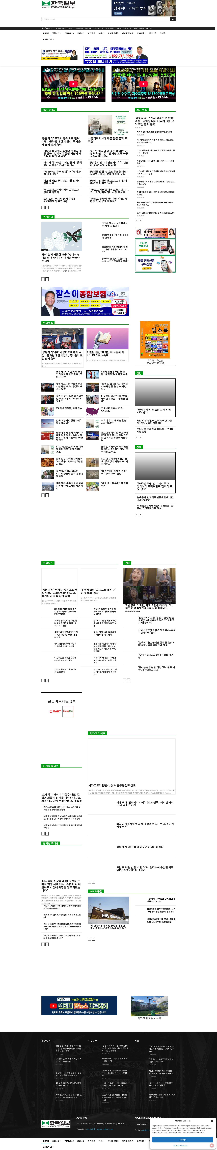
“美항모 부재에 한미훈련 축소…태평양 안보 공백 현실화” (109, 200)
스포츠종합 (96, 891)
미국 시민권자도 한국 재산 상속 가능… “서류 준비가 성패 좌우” (145, 825)
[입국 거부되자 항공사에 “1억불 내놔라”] (47, 423)
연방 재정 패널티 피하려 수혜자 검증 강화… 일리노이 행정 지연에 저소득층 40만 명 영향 (62, 153)
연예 (127, 563)
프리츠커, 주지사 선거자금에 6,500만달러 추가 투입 (59, 200)
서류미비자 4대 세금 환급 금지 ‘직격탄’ (113, 421)
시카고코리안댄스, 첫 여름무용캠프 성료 (112, 785)
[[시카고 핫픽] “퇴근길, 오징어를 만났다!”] (94, 238)
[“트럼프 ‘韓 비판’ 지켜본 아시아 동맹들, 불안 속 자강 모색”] (92, 387)
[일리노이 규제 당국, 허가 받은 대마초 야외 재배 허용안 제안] (86, 672)
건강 (138, 373)
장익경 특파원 (51, 843)
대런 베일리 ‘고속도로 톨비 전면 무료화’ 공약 (154, 132)
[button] (212, 1121)
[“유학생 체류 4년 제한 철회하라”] (92, 486)
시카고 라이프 (97, 733)
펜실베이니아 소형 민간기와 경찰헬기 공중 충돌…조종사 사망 (69, 374)
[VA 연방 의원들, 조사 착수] (47, 411)
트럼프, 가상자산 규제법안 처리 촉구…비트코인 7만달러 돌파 (69, 461)
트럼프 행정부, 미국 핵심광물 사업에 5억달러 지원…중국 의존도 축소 (114, 449)
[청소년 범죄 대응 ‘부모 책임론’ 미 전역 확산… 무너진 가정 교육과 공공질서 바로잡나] (92, 435)
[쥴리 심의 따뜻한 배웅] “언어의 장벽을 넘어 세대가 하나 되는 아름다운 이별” (60, 257)
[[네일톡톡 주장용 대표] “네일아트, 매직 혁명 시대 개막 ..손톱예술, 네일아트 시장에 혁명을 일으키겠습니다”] (61, 863)
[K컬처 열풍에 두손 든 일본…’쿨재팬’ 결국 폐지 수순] (92, 374)
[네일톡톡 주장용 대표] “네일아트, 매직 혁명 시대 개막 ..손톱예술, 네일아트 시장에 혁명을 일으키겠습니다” (61, 885)
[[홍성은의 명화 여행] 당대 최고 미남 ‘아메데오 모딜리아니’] (94, 250)
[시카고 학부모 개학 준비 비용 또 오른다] (46, 672)
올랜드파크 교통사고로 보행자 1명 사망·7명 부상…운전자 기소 (66, 634)
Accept (182, 1139)
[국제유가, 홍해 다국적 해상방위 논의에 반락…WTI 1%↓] (141, 1086)
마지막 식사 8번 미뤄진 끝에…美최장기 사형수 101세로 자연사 (62, 163)
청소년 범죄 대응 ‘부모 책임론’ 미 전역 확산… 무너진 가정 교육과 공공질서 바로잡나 (109, 153)
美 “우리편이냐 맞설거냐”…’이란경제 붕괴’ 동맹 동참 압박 (109, 163)
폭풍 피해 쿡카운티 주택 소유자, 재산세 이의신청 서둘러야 (105, 660)
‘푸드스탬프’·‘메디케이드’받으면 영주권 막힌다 (61, 191)
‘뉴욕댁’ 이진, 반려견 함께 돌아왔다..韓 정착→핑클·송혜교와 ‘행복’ (156, 643)
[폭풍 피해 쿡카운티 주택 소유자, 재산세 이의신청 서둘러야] (86, 660)
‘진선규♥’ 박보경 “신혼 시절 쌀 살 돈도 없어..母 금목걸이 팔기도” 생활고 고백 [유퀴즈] (156, 620)
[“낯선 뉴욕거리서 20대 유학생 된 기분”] (129, 658)
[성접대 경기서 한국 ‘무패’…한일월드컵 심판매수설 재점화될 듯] (140, 921)
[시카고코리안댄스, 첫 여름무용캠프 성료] (131, 760)
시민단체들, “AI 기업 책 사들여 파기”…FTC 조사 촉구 (105, 354)
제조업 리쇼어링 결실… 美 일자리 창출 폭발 (61, 182)
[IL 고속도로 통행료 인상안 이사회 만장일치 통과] (46, 660)
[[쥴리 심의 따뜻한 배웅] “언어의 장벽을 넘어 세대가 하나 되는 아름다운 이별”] (61, 236)
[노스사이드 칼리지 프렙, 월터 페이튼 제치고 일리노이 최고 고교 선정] (46, 623)
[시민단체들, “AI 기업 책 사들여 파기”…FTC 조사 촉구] (107, 338)
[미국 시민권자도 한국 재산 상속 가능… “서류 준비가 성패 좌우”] (101, 825)
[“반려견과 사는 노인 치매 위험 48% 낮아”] (155, 392)
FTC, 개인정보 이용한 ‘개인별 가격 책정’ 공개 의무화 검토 (70, 449)
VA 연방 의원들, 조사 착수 (69, 408)
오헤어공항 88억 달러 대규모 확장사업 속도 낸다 (156, 213)
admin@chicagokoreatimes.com (99, 1129)
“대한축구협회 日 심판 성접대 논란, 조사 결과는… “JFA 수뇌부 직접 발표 (108, 926)
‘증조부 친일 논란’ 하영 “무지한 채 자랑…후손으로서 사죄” (156, 668)
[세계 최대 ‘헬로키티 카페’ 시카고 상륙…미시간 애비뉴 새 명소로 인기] (101, 804)
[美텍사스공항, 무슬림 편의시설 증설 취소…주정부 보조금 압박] (47, 387)
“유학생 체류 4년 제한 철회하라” (114, 484)
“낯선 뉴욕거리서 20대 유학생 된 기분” (156, 656)
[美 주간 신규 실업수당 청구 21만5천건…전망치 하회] (141, 1097)
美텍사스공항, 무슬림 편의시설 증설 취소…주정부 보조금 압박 (69, 386)
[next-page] (47, 207)
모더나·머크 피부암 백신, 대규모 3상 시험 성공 (155, 430)
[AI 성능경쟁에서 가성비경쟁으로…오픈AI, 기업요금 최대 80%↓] (141, 1074)
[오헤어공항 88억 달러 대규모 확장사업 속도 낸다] (86, 635)
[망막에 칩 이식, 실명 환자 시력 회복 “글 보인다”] (94, 226)
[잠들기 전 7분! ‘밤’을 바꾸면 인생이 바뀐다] (101, 847)
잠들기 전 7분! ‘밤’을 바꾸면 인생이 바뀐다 (140, 846)
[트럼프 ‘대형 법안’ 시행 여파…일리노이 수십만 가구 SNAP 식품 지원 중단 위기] (101, 868)
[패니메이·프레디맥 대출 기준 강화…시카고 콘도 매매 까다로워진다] (46, 611)
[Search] (173, 19)
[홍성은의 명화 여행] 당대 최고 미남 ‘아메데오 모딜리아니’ (115, 249)
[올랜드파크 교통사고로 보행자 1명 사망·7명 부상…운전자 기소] (46, 635)
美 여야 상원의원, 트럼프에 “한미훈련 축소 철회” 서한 (108, 182)
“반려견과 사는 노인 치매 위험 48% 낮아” (154, 411)
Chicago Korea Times (132, 611)
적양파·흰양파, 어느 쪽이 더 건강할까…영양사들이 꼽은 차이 (154, 421)
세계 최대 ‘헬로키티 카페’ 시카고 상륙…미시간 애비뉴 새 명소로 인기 (145, 803)
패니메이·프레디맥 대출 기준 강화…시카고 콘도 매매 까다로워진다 (65, 611)
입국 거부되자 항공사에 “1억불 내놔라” (69, 421)
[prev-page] (43, 207)
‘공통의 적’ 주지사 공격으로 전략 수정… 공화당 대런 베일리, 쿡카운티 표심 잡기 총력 (61, 141)
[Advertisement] (108, 539)
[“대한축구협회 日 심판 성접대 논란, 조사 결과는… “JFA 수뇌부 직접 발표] (108, 910)
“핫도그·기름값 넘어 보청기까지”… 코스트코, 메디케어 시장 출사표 (109, 191)
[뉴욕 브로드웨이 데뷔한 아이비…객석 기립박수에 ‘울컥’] (129, 634)
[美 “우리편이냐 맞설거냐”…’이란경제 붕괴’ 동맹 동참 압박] (47, 474)
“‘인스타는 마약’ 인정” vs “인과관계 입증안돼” (62, 173)
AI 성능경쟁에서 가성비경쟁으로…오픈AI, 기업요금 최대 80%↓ (155, 506)
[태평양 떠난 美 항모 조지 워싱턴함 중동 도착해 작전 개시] (47, 486)
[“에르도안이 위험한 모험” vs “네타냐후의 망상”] (92, 474)
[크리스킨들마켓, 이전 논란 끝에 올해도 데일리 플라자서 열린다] (86, 611)
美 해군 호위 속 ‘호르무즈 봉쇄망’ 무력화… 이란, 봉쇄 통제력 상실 (108, 173)
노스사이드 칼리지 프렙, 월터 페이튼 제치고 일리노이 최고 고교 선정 (65, 623)
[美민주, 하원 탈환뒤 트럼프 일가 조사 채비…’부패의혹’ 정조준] (47, 399)
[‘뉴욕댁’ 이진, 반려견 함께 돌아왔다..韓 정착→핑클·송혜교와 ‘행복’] (129, 646)
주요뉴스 (48, 322)
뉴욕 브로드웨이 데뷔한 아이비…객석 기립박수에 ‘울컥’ (156, 631)
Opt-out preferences (180, 1145)
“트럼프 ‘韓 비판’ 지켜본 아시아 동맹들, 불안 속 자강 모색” (114, 386)
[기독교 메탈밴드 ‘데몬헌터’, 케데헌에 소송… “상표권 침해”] (92, 399)
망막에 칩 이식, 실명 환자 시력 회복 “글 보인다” (114, 224)
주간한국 (48, 216)
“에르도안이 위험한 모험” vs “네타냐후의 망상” (114, 472)
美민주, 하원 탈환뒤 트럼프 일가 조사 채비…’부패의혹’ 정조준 (69, 398)
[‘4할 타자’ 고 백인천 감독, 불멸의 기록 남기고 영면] (140, 900)
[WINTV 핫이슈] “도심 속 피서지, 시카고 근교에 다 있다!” (115, 259)
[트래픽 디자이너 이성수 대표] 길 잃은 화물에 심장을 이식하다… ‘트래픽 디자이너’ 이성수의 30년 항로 (61, 797)
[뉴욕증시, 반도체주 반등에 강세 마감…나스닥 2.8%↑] (141, 1062)
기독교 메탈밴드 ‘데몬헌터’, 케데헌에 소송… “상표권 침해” (115, 398)
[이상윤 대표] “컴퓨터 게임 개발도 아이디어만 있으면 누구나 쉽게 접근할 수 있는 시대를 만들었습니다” (62, 926)
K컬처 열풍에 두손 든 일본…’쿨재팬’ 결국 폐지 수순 (114, 372)
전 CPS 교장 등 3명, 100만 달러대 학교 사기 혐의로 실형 (105, 623)
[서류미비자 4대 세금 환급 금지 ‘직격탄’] (108, 125)
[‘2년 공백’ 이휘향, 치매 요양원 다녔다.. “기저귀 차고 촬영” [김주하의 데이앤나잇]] (149, 586)
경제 (138, 447)
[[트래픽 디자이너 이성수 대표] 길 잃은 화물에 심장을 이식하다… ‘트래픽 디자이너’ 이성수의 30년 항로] (61, 781)
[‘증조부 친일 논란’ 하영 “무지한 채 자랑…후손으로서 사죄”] (129, 671)
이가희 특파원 (51, 765)
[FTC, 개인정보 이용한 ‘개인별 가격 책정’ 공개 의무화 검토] (47, 449)
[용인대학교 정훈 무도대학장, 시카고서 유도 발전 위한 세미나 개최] (140, 911)
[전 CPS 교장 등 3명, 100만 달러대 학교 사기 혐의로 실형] (86, 623)
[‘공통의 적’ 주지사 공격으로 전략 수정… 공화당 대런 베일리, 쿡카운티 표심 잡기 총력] (61, 125)
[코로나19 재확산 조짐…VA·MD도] (92, 411)
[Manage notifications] (212, 1145)
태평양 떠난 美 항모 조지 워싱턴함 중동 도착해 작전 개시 (70, 486)
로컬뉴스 (44, 250)
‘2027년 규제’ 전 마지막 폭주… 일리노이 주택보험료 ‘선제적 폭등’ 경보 (154, 486)
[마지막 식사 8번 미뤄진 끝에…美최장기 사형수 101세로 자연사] (92, 462)
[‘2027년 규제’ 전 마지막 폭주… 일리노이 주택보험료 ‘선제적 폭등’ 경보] (155, 466)
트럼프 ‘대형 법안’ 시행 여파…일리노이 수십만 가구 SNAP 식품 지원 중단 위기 (145, 868)
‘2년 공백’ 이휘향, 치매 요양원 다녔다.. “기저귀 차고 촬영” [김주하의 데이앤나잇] (148, 607)
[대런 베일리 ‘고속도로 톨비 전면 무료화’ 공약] (99, 577)
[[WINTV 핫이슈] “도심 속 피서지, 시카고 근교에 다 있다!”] (94, 261)
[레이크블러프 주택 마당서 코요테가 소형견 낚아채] (46, 646)
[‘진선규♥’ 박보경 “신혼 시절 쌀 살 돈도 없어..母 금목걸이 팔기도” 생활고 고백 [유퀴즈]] (129, 621)
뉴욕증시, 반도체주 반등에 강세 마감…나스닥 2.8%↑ (156, 498)
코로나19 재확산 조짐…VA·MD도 (112, 409)
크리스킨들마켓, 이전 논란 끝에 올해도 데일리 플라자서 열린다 (105, 611)
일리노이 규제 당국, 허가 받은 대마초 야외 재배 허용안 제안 (105, 672)
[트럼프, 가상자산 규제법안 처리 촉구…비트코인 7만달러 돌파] (47, 462)
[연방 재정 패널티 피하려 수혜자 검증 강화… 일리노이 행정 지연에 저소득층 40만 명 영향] (47, 435)
